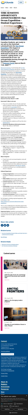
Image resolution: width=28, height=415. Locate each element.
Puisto (9, 369)
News (6, 7)
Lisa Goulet (14, 107)
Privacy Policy (4, 373)
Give (20, 2)
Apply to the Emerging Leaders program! (14, 300)
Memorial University (6, 68)
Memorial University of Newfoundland (10, 244)
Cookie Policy (4, 376)
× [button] (26, 395)
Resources (5, 389)
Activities (5, 387)
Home (2, 7)
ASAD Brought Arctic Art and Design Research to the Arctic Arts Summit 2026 (15, 276)
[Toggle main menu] (25, 2)
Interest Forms (9, 63)
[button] (14, 412)
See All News (4, 237)
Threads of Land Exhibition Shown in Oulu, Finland (15, 325)
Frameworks (11, 370)
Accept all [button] (7, 409)
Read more (7, 279)
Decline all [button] (20, 409)
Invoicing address (5, 351)
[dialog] (14, 404)
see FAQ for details (20, 165)
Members (4, 384)
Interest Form (6, 122)
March (15, 7)
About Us (4, 382)
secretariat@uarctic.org (7, 354)
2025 (11, 7)
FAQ (5, 200)
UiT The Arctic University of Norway (9, 245)
